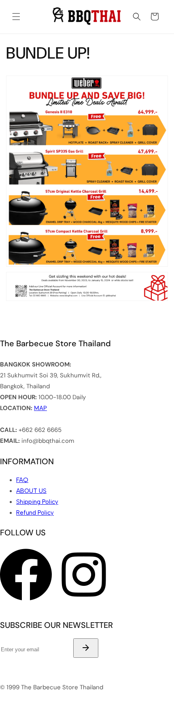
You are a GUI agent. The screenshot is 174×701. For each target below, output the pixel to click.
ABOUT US (31, 491)
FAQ (22, 480)
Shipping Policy (37, 501)
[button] (16, 16)
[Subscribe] (85, 648)
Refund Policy (35, 512)
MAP (40, 408)
